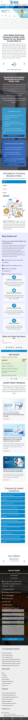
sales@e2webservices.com (12, 592)
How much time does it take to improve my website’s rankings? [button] (12, 503)
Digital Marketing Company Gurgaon (11, 663)
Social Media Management (8, 695)
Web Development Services (9, 703)
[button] (2, 18)
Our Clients (5, 677)
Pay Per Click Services (7, 699)
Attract (4, 181)
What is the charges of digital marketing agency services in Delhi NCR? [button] (12, 507)
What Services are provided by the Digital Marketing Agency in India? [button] (11, 537)
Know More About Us (13, 135)
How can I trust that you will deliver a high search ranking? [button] (12, 494)
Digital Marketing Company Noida (10, 665)
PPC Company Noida (7, 657)
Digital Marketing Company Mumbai (11, 661)
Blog (3, 673)
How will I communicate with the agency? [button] (11, 516)
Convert (5, 189)
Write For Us (5, 685)
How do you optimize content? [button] (10, 520)
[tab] (13, 494)
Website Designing (7, 701)
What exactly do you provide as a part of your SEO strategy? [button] (12, 532)
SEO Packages (5, 679)
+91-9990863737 (9, 595)
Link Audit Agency (6, 683)
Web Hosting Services (7, 705)
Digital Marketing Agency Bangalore (11, 659)
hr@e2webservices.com (11, 608)
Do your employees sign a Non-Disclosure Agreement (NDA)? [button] (10, 511)
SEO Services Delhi (6, 653)
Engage (5, 185)
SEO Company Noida (7, 655)
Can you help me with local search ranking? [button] (11, 528)
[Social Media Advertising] (14, 64)
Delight (4, 192)
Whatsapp (7, 601)
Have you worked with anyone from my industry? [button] (12, 524)
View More (13, 350)
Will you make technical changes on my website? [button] (12, 499)
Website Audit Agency (7, 681)
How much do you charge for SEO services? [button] (11, 541)
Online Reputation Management (10, 697)
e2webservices (8, 598)
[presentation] (3, 63)
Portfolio (4, 675)
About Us (3, 4)
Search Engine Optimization (9, 693)
